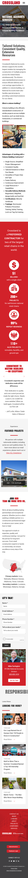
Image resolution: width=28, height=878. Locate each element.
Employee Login (13, 851)
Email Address (8, 611)
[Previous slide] (4, 376)
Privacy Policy (14, 868)
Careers (14, 819)
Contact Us (14, 814)
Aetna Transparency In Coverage (14, 870)
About (14, 821)
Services (14, 828)
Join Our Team (14, 680)
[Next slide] (24, 376)
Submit (6, 645)
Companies (14, 826)
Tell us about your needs (11, 627)
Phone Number (8, 619)
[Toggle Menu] (24, 3)
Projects (14, 823)
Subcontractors (13, 846)
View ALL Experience (13, 453)
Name (5, 603)
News (14, 816)
